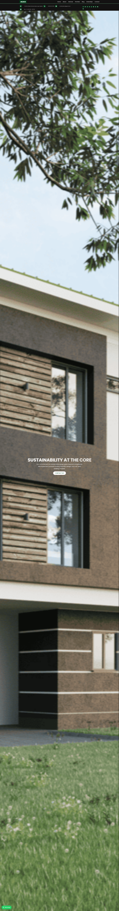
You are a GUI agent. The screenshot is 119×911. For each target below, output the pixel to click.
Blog (83, 2)
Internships (89, 2)
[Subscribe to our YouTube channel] (97, 6)
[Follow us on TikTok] (95, 6)
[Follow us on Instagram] (87, 6)
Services (70, 2)
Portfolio (77, 2)
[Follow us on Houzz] (83, 9)
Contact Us (59, 473)
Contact (97, 2)
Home (59, 2)
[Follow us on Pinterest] (93, 6)
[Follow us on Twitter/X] (85, 6)
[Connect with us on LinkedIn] (89, 6)
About (64, 2)
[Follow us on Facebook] (83, 6)
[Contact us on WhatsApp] (91, 6)
